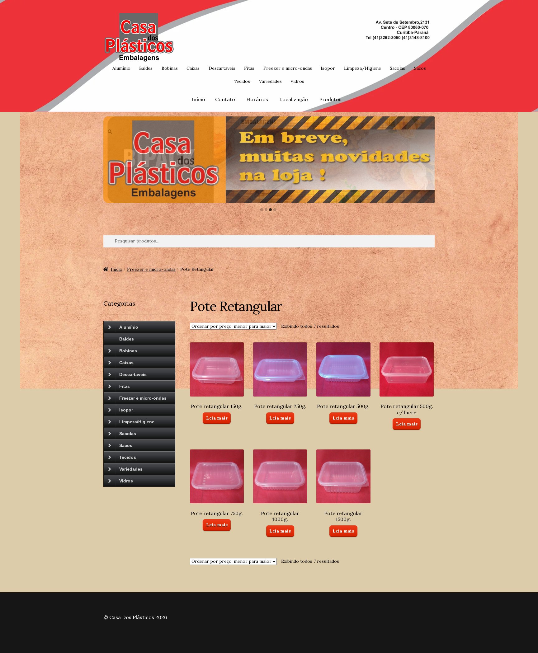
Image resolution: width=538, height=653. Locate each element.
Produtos (330, 99)
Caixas (193, 68)
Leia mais (217, 418)
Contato (225, 99)
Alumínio (121, 68)
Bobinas (170, 68)
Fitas (249, 68)
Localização (293, 99)
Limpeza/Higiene (362, 68)
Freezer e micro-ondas (287, 68)
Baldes (146, 68)
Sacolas (397, 68)
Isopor (328, 68)
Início (198, 99)
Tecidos (242, 81)
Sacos (420, 68)
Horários (257, 99)
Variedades (270, 81)
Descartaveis (222, 68)
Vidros (297, 81)
